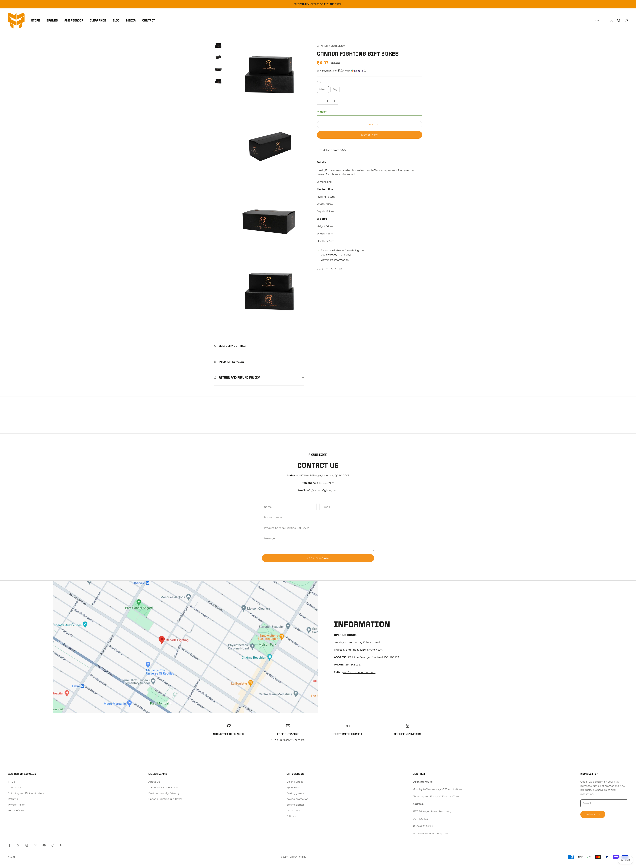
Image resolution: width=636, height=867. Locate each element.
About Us (154, 781)
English (597, 20)
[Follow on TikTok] (52, 845)
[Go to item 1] (218, 45)
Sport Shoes (294, 787)
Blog (116, 20)
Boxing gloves (295, 793)
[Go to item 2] (218, 57)
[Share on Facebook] (327, 269)
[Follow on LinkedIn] (61, 845)
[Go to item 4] (218, 81)
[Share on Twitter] (331, 269)
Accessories (294, 810)
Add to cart (369, 124)
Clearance (98, 20)
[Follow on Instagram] (26, 845)
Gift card (292, 816)
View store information (335, 259)
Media (131, 20)
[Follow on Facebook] (9, 845)
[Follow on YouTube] (44, 845)
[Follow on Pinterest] (35, 845)
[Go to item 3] (218, 69)
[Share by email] (341, 269)
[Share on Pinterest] (336, 269)
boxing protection (297, 798)
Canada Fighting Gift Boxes (165, 798)
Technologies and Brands (163, 787)
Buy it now (369, 134)
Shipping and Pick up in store (26, 793)
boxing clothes (295, 804)
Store (35, 20)
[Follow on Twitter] (18, 845)
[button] (369, 70)
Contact (148, 20)
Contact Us (15, 787)
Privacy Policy (16, 804)
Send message (318, 557)
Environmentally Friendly (164, 793)
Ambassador (73, 20)
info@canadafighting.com (322, 490)
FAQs (11, 781)
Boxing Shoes (295, 781)
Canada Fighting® (331, 45)
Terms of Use (16, 810)
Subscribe (592, 814)
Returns (13, 798)
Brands (52, 20)
